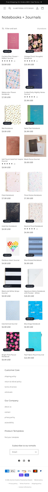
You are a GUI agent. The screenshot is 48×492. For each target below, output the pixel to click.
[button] (4, 8)
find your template (12, 437)
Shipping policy (36, 483)
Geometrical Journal (9, 324)
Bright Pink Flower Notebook (9, 356)
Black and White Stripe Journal (10, 292)
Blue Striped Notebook (33, 260)
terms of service (11, 387)
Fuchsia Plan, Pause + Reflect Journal (10, 57)
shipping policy (10, 376)
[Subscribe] (35, 452)
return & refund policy (13, 382)
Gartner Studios (15, 480)
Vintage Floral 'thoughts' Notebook (33, 57)
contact (7, 412)
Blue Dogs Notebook (32, 324)
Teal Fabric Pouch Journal (34, 355)
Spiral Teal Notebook (32, 128)
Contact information (25, 487)
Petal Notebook (8, 195)
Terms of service (24, 483)
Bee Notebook (7, 128)
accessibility (9, 422)
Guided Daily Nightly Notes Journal (34, 93)
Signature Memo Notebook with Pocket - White (34, 292)
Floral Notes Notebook (33, 195)
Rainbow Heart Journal (10, 260)
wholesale (8, 392)
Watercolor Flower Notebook (9, 93)
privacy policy (10, 417)
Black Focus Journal (32, 159)
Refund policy (38, 480)
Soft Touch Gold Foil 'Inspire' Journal (12, 160)
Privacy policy (13, 483)
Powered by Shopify (26, 480)
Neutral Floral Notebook (33, 226)
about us (8, 407)
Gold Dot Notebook (9, 226)
